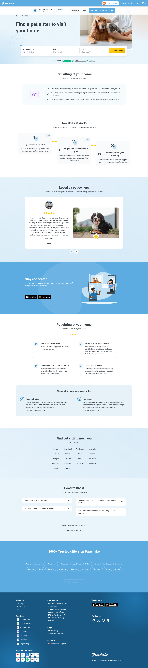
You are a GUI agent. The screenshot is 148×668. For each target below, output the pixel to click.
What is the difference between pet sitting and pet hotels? (96, 512)
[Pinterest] (108, 620)
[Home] (17, 16)
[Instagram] (103, 620)
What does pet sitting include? (36, 500)
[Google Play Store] (44, 297)
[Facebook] (94, 620)
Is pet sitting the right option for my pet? (39, 508)
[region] (74, 225)
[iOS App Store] (31, 297)
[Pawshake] (8, 3)
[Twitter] (99, 620)
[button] (35, 50)
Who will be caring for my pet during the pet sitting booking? (97, 501)
